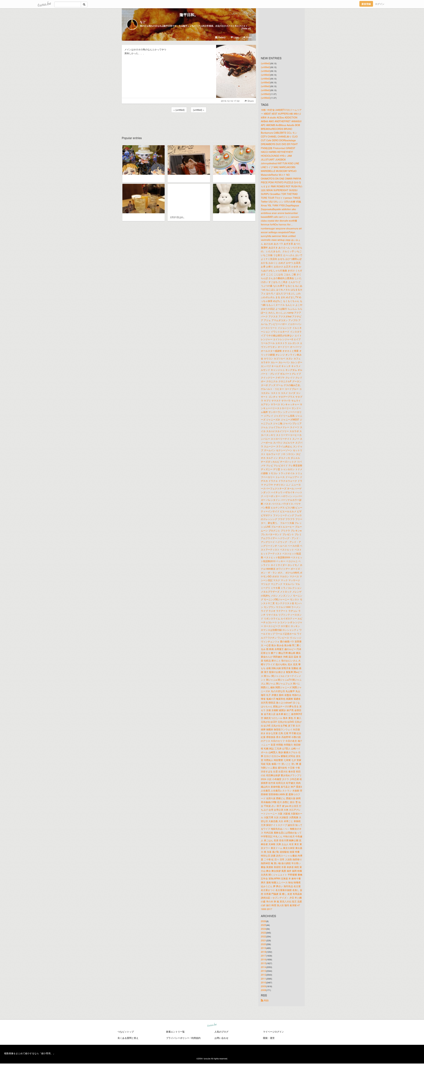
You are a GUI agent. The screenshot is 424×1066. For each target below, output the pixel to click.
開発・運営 (269, 1038)
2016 (263, 959)
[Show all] (246, 28)
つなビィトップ (126, 1031)
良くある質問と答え (128, 1038)
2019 (263, 948)
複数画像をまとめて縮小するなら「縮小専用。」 (29, 1053)
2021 (263, 940)
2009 (263, 986)
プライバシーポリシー (177, 1038)
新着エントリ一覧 (175, 1031)
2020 (263, 944)
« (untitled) (179, 109)
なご (142, 22)
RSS (265, 1000)
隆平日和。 (189, 14)
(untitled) (265, 63)
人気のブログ (221, 1031)
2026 (263, 921)
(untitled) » (198, 109)
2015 (263, 963)
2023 (263, 932)
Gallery (221, 37)
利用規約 (196, 1038)
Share (248, 37)
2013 (263, 970)
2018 (263, 951)
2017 (263, 955)
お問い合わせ (221, 1038)
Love (236, 37)
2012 (263, 974)
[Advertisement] (189, 122)
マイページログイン (273, 1031)
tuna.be (212, 1025)
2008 (263, 990)
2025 (263, 925)
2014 (263, 967)
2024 (263, 928)
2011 (263, 978)
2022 (263, 936)
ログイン (379, 3)
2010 (263, 982)
